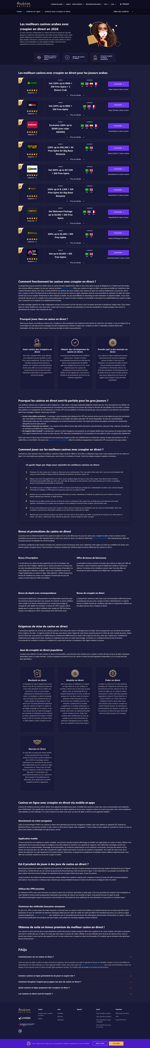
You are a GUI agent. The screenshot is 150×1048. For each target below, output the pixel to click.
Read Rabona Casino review (118, 131)
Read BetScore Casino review (118, 174)
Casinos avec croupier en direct (45, 1014)
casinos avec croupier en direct (92, 965)
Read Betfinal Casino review (118, 217)
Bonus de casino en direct (79, 57)
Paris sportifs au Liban (103, 1013)
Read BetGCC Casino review (119, 195)
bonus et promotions (100, 538)
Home (19, 12)
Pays (105, 4)
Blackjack (61, 1020)
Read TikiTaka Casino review (119, 110)
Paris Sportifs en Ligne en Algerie (103, 1021)
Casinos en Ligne (56, 4)
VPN (117, 1016)
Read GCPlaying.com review (118, 238)
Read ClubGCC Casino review (118, 153)
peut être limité (67, 288)
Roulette (60, 1013)
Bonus (68, 4)
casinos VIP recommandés (58, 440)
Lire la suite (100, 1043)
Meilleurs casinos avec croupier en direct (50, 57)
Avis (112, 4)
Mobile (40, 1018)
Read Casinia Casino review (118, 89)
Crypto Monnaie (121, 1020)
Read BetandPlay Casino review (118, 258)
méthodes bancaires (41, 915)
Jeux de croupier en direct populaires (106, 57)
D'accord (116, 1043)
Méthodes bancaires (93, 4)
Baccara (60, 1016)
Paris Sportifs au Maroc (103, 1016)
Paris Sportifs (77, 4)
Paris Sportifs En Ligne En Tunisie (103, 1026)
